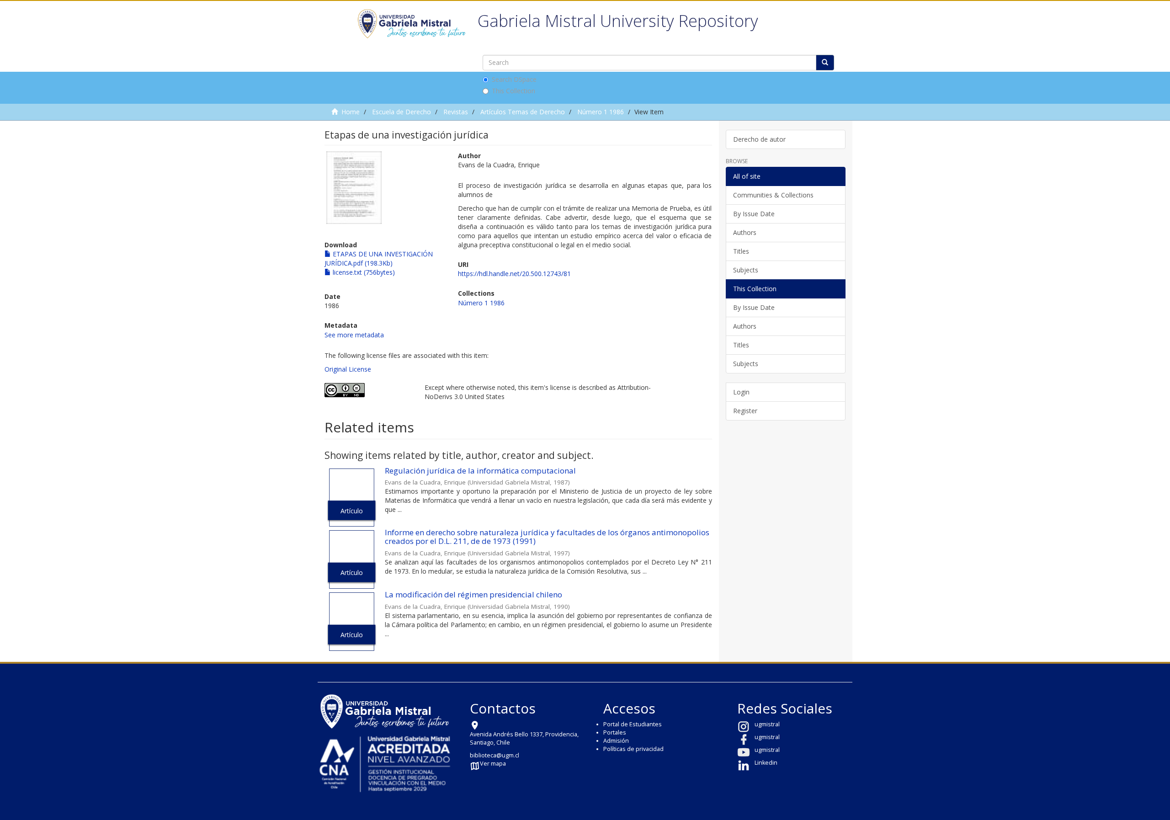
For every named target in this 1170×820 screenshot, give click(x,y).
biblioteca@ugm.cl (494, 755)
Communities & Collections (773, 195)
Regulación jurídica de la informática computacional (480, 470)
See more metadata (354, 334)
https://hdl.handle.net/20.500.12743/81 (514, 273)
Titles (741, 251)
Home (350, 111)
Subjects (745, 270)
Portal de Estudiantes (632, 724)
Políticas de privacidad (633, 749)
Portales (614, 732)
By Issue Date (754, 213)
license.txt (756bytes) (363, 272)
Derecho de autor (759, 139)
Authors (744, 232)
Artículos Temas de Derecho (522, 111)
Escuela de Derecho (401, 111)
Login (741, 392)
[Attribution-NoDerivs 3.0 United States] (367, 390)
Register (745, 410)
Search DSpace (514, 79)
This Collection (513, 90)
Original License (347, 369)
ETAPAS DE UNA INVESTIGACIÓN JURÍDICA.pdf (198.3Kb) (378, 258)
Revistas (455, 111)
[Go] (825, 62)
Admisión (616, 741)
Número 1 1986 (600, 111)
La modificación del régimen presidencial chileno (473, 594)
